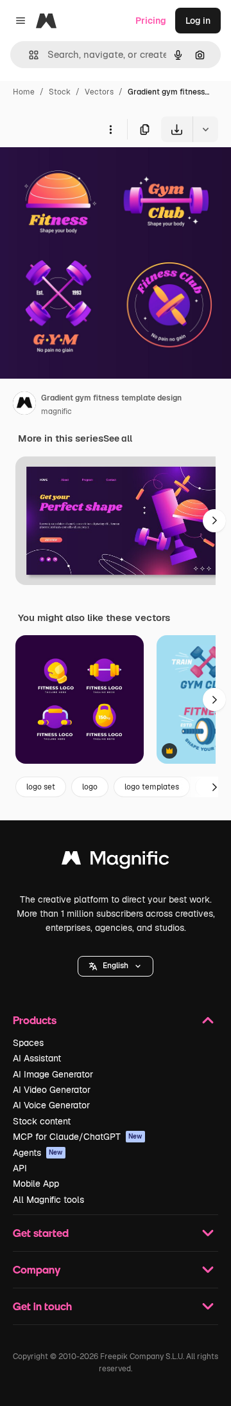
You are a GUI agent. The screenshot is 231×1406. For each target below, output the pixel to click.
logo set (40, 787)
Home (24, 92)
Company (36, 1269)
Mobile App (36, 1183)
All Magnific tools (48, 1199)
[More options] (110, 129)
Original (82, 172)
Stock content (42, 1121)
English (115, 965)
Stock (60, 92)
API (20, 1168)
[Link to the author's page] (24, 405)
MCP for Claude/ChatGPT (77, 1136)
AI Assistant (37, 1058)
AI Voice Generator (51, 1105)
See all (117, 438)
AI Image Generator (53, 1074)
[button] (115, 966)
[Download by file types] (205, 129)
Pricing (150, 20)
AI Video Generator (51, 1089)
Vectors (99, 92)
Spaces (28, 1043)
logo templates (151, 787)
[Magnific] (115, 861)
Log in (197, 20)
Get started (41, 1232)
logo (90, 787)
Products (34, 1020)
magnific (56, 411)
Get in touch (42, 1306)
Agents (38, 1152)
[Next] (214, 520)
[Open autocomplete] (28, 55)
